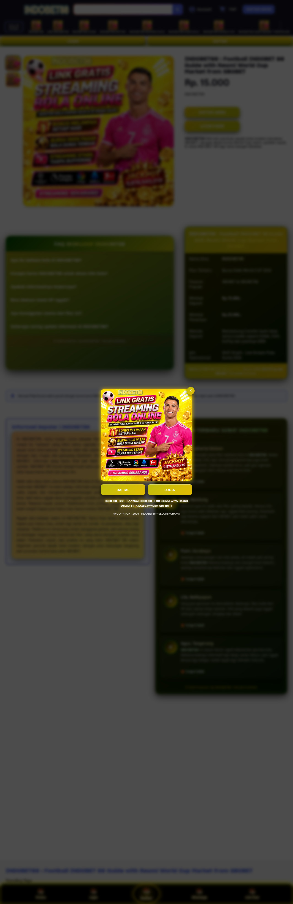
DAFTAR (123, 489)
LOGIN (170, 489)
